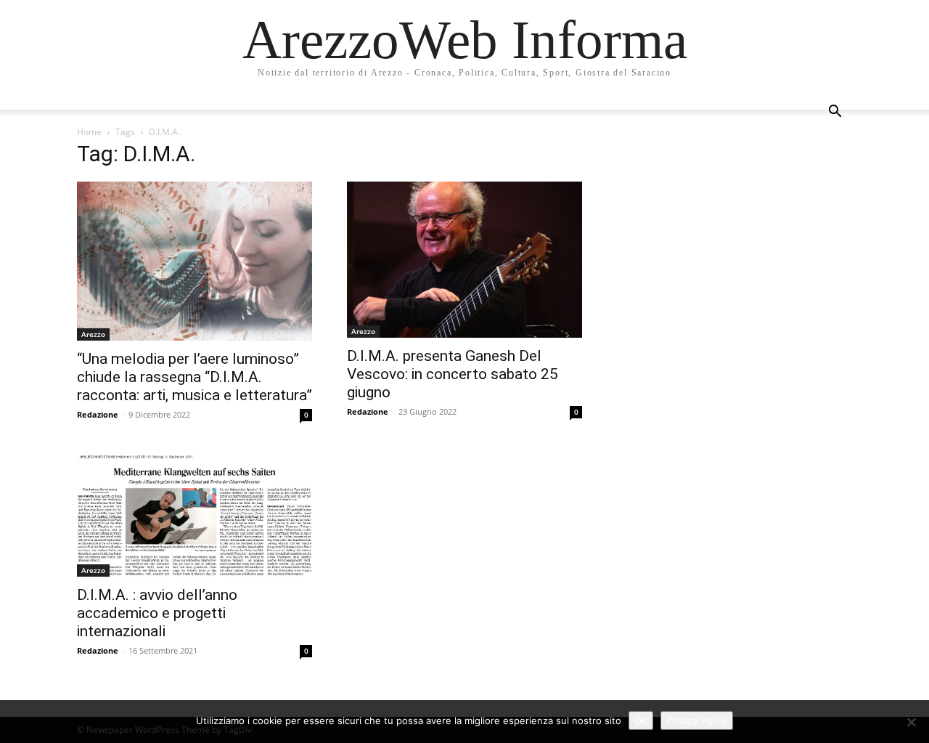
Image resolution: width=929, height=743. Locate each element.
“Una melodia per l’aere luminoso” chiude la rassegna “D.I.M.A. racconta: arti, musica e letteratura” (194, 377)
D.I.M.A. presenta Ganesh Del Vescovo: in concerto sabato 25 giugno (452, 374)
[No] (911, 722)
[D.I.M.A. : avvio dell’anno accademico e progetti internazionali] (194, 514)
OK (640, 720)
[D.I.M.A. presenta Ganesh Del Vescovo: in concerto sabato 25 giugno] (464, 260)
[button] (834, 113)
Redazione (97, 414)
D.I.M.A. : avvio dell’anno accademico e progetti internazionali (157, 613)
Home (89, 132)
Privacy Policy (696, 720)
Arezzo (93, 334)
